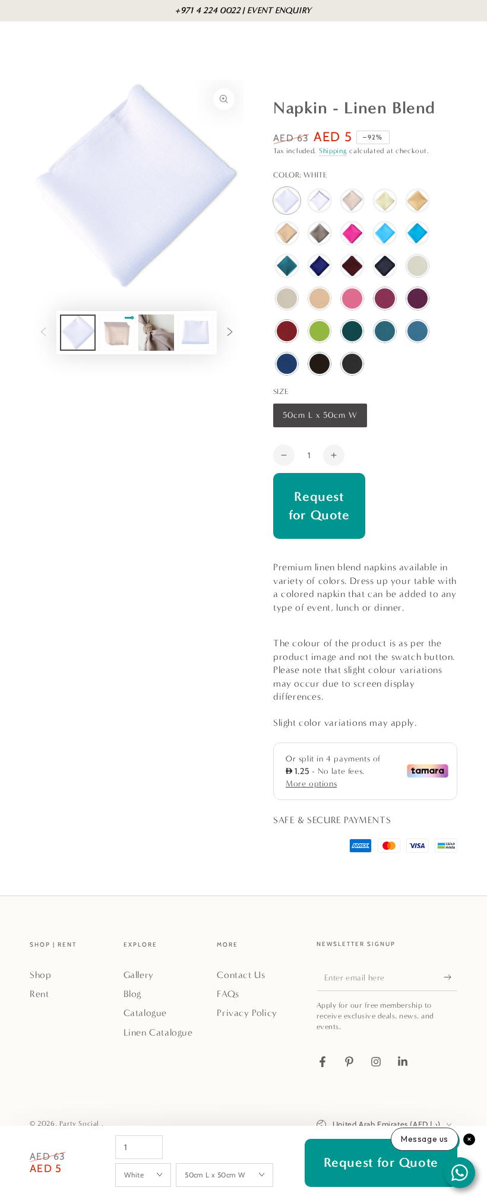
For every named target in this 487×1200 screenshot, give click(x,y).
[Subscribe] (450, 977)
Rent (39, 993)
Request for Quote (319, 505)
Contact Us (241, 974)
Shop (40, 974)
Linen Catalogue (158, 1032)
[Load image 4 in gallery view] (156, 333)
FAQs (228, 993)
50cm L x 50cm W (320, 418)
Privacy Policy (247, 1012)
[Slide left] (43, 333)
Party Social (80, 1123)
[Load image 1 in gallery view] (78, 333)
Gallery (139, 974)
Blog (132, 993)
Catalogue (145, 1012)
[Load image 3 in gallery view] (117, 333)
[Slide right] (230, 333)
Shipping (333, 151)
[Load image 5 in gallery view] (195, 333)
